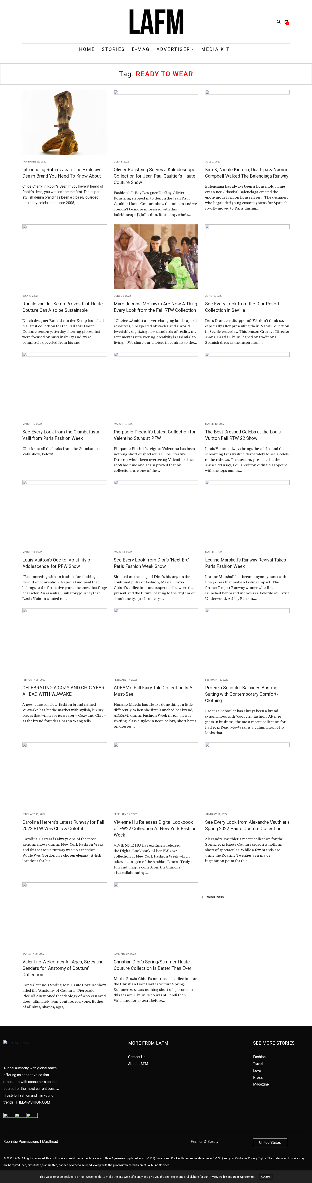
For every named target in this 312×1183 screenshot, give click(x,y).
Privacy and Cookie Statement (175, 1158)
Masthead (50, 1141)
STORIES (113, 49)
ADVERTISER (173, 49)
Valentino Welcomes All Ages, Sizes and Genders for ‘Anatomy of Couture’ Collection (62, 968)
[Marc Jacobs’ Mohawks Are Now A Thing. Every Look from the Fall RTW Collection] (156, 256)
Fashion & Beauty (204, 1141)
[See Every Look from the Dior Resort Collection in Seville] (247, 256)
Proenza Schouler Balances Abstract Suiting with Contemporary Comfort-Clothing (242, 694)
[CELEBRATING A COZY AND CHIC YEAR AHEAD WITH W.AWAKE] (64, 640)
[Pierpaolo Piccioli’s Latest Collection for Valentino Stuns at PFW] (156, 384)
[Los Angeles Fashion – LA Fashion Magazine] (156, 22)
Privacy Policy (218, 1176)
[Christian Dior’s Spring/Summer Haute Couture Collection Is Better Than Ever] (156, 914)
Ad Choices (162, 1165)
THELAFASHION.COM (32, 1102)
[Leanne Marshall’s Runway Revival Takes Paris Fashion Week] (247, 512)
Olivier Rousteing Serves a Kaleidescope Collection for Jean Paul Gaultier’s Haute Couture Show (154, 176)
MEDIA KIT (215, 49)
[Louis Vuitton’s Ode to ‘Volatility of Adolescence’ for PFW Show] (64, 512)
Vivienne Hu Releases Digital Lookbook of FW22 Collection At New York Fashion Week (155, 828)
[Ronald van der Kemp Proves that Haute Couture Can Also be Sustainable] (64, 256)
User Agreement (115, 1158)
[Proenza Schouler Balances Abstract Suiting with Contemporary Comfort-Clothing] (247, 640)
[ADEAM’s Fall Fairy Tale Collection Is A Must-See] (156, 640)
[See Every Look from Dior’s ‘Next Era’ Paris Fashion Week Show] (156, 512)
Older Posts (215, 896)
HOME (87, 49)
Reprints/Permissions (21, 1141)
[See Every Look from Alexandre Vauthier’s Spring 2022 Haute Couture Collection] (247, 774)
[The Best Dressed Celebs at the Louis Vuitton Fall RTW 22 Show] (247, 384)
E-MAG (141, 49)
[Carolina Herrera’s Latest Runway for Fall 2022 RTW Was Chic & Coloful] (64, 774)
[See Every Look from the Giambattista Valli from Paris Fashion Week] (64, 384)
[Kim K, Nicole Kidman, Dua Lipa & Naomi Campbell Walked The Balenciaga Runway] (247, 122)
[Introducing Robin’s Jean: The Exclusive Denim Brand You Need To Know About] (64, 122)
